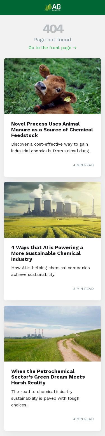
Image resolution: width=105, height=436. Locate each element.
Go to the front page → (53, 47)
